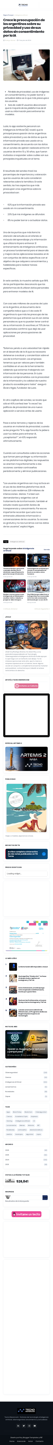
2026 (26, 1150)
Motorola (31, 1125)
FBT (41, 1437)
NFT (38, 1125)
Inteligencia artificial (21, 15)
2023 (26, 1164)
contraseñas (22, 1130)
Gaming (9, 1121)
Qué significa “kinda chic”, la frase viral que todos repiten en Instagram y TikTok (32, 978)
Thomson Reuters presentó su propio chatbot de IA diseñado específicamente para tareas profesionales (13, 571)
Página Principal (8, 15)
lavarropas (19, 1134)
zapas (26, 1096)
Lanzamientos (26, 1087)
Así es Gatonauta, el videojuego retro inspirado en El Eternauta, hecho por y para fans (31, 990)
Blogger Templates (30, 1437)
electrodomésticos (36, 1130)
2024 (26, 1160)
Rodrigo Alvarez (10, 40)
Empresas (34, 1116)
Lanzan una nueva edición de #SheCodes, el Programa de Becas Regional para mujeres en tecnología (32, 1013)
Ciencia (26, 1077)
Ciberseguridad (26, 1072)
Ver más (47, 550)
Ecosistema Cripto (21, 1116)
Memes (22, 1125)
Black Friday (17, 1112)
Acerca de (21, 1441)
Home (11, 1441)
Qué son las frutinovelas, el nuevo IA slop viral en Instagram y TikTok (32, 1001)
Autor (30, 1441)
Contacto (40, 1441)
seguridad (29, 1134)
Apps (8, 1112)
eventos (9, 1134)
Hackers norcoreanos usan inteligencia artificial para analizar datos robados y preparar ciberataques (13, 597)
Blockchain (28, 1112)
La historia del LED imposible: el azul (33, 967)
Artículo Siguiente (42, 609)
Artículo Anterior (11, 609)
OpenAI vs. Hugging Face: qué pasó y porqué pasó (26, 1050)
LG (34, 1121)
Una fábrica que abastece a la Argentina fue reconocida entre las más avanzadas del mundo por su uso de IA (38, 597)
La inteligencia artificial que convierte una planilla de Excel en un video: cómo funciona (38, 571)
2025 (26, 1155)
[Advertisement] (26, 898)
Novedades (26, 1091)
